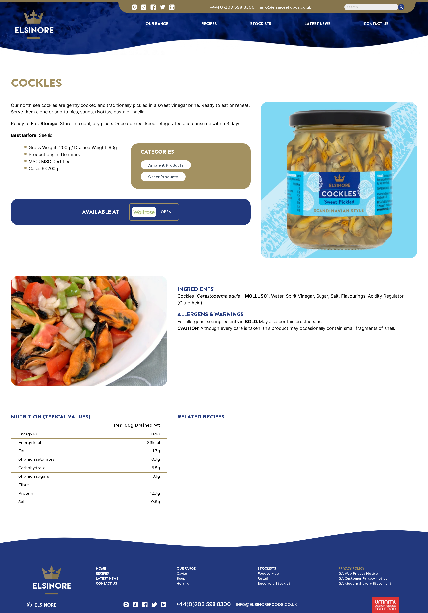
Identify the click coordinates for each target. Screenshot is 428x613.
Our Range (157, 24)
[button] (351, 568)
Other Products (163, 176)
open (166, 212)
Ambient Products (166, 165)
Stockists (260, 24)
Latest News (317, 24)
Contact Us (376, 24)
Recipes (209, 24)
